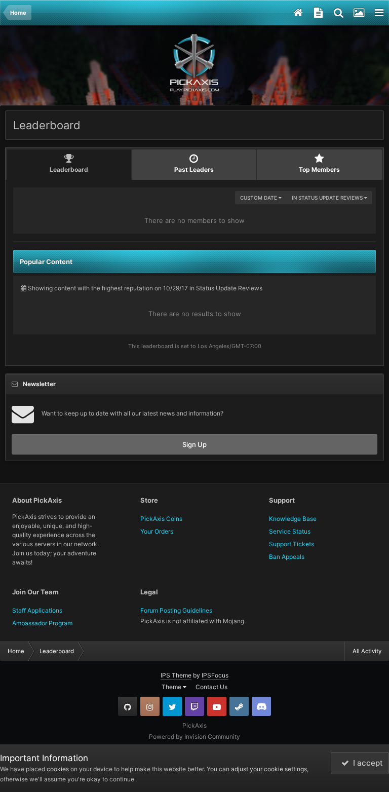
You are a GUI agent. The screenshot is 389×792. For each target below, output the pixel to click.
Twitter (172, 706)
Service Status (289, 531)
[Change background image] (358, 12)
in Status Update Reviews (328, 198)
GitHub (127, 706)
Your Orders (156, 531)
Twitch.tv (194, 706)
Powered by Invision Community (194, 736)
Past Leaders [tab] (194, 169)
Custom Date (259, 198)
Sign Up (194, 444)
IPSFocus (215, 675)
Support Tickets (291, 544)
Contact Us (211, 687)
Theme (172, 687)
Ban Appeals (286, 556)
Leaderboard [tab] (69, 169)
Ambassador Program (42, 623)
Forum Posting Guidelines (176, 610)
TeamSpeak (261, 706)
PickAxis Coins (161, 518)
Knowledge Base (293, 518)
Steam (239, 706)
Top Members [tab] (319, 169)
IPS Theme (176, 675)
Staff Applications (37, 610)
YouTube (216, 706)
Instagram (150, 706)
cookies (58, 769)
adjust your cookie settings (269, 769)
